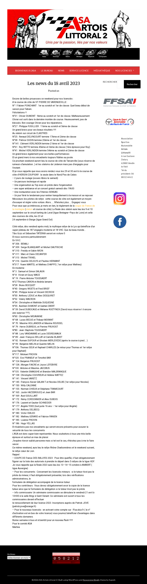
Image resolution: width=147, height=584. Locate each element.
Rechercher (110, 81)
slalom (29, 209)
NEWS (61, 70)
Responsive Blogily (91, 580)
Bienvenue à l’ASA (25, 70)
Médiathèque (102, 70)
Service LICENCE (79, 70)
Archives (11, 554)
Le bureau (47, 70)
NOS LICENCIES (123, 70)
